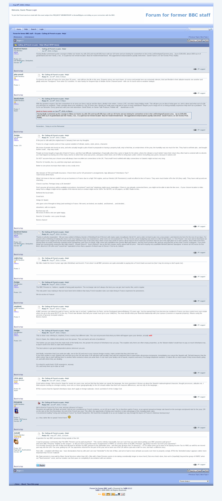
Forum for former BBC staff (23, 33)
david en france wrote (44, 111)
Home (19, 29)
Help (26, 29)
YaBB (97, 490)
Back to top (18, 71)
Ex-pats (38, 33)
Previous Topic (194, 37)
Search (33, 29)
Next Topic (204, 37)
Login (34, 10)
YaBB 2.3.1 (127, 488)
